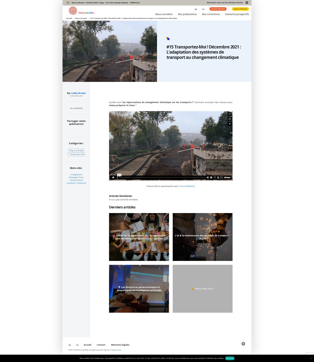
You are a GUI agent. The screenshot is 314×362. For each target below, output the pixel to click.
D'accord (229, 358)
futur (81, 177)
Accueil (69, 18)
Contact (101, 344)
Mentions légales (120, 344)
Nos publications (187, 14)
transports (81, 183)
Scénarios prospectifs (237, 14)
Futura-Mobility (187, 186)
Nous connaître (164, 14)
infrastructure (76, 180)
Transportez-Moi (76, 154)
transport (70, 183)
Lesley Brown (78, 93)
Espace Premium (240, 9)
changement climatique (75, 176)
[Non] (311, 358)
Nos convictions (211, 14)
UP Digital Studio (115, 350)
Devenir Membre (218, 9)
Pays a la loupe (81, 18)
